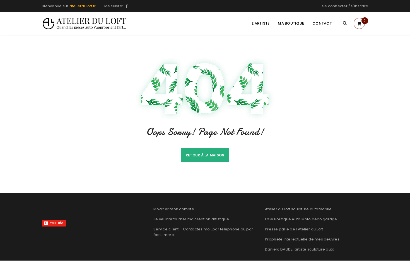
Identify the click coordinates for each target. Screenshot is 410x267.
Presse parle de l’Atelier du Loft (294, 229)
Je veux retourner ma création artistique (191, 219)
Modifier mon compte (173, 209)
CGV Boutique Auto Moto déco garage (301, 219)
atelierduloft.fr (82, 6)
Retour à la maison (205, 155)
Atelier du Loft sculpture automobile (298, 209)
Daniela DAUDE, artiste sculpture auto (299, 249)
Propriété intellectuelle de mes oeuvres (302, 239)
